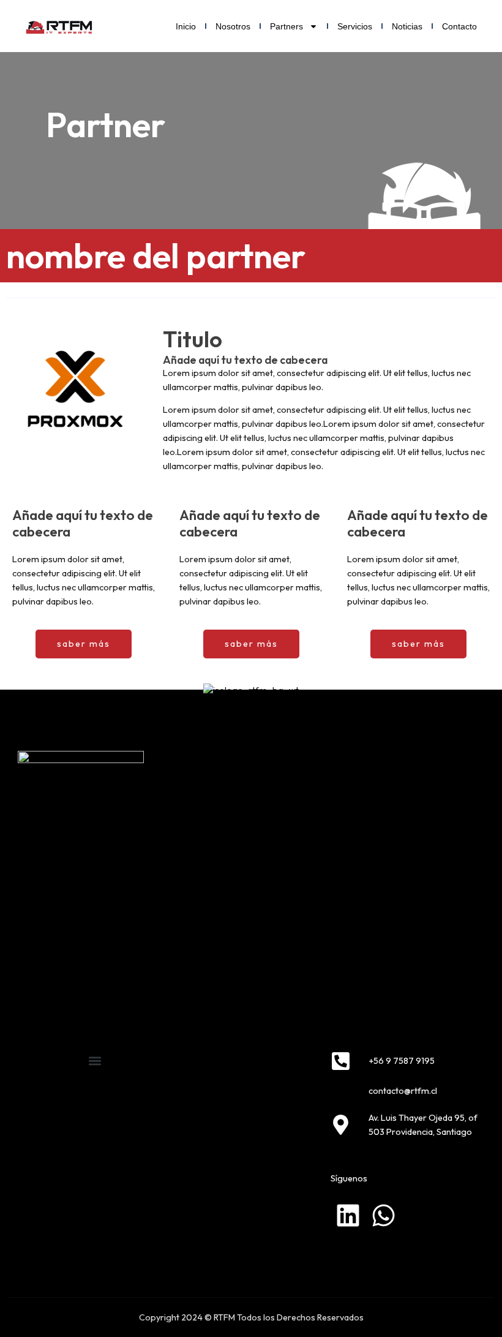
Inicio (186, 26)
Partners (286, 26)
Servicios (354, 26)
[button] (94, 1061)
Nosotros (232, 26)
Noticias (407, 26)
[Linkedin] (348, 1215)
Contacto (459, 26)
